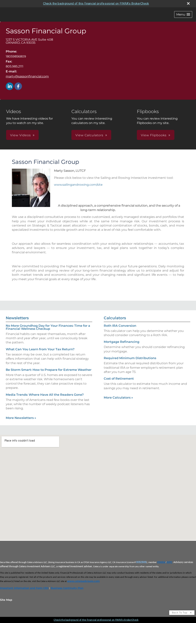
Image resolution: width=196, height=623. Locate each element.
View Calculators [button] (89, 135)
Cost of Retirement (119, 378)
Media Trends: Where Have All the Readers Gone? (45, 394)
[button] (183, 14)
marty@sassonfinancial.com (27, 76)
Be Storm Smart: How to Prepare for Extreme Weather (48, 370)
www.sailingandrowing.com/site (78, 184)
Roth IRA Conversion (120, 326)
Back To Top (180, 612)
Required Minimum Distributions (130, 358)
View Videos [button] (20, 135)
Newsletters (17, 318)
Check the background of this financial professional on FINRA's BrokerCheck (96, 3)
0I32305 (141, 562)
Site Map (6, 600)
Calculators (115, 318)
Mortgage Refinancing (121, 342)
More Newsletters (21, 418)
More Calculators (118, 397)
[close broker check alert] (188, 3)
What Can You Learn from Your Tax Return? (40, 349)
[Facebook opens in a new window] (18, 86)
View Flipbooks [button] (154, 135)
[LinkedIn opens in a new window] (9, 86)
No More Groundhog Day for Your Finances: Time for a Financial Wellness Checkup (48, 327)
